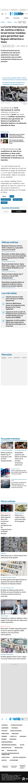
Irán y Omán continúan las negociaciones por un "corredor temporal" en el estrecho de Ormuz (18, 485)
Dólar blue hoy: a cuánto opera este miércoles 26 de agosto (14, 557)
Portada (5, 725)
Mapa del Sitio (12, 750)
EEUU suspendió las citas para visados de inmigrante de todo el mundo (19, 472)
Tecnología (18, 747)
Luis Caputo (22, 9)
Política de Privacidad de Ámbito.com (10, 753)
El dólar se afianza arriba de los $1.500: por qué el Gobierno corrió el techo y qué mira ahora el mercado (13, 593)
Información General (9, 745)
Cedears (24, 357)
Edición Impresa (7, 742)
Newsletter (23, 719)
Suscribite (19, 211)
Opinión (4, 736)
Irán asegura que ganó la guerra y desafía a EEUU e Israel (16, 141)
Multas (4, 760)
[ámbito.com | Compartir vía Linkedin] (22, 46)
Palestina (4, 202)
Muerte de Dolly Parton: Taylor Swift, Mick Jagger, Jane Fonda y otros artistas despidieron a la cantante (14, 267)
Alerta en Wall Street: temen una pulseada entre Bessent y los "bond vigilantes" (15, 306)
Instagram (10, 719)
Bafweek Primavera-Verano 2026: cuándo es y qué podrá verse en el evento (12, 248)
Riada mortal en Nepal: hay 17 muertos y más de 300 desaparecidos (12, 276)
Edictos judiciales (19, 757)
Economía (16, 18)
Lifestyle (13, 736)
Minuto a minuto (6, 513)
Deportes (13, 739)
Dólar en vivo (14, 9)
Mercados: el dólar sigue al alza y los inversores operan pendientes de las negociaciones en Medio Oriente (14, 257)
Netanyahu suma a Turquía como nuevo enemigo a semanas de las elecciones (16, 136)
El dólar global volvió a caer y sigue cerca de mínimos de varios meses (13, 658)
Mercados (5, 733)
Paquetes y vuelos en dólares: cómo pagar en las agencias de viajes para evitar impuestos (14, 620)
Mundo (9, 22)
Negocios (15, 733)
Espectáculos (6, 747)
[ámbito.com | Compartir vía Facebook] (18, 46)
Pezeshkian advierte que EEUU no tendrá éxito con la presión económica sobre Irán (21, 459)
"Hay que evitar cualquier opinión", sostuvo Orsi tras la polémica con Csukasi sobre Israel (14, 78)
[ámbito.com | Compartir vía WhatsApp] (15, 46)
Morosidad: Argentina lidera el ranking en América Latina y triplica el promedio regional (13, 284)
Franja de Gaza (6, 199)
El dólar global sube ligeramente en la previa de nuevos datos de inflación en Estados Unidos (14, 582)
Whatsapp (22, 719)
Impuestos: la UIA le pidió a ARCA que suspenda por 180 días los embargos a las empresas (16, 323)
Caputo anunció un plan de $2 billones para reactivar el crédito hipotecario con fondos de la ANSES (16, 314)
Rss (3, 750)
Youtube (18, 719)
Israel (15, 22)
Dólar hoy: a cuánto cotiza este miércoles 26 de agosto (20, 518)
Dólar (7, 18)
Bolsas (10, 357)
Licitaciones (14, 760)
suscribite (21, 13)
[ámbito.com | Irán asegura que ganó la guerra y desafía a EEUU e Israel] (4, 141)
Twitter (2, 719)
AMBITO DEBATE (23, 767)
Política (4, 731)
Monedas (4, 357)
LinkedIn (14, 719)
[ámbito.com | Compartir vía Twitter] (20, 46)
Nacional (23, 736)
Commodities (17, 357)
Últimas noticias (16, 725)
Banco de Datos (15, 731)
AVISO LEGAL (6, 757)
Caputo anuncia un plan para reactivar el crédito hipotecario (14, 299)
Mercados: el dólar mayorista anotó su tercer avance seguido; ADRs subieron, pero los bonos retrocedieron (14, 631)
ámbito (3, 22)
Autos (22, 745)
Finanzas (15, 728)
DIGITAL (5, 766)
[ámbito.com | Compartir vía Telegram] (24, 46)
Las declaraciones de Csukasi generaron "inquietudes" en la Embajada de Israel (13, 83)
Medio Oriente (18, 199)
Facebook (6, 719)
